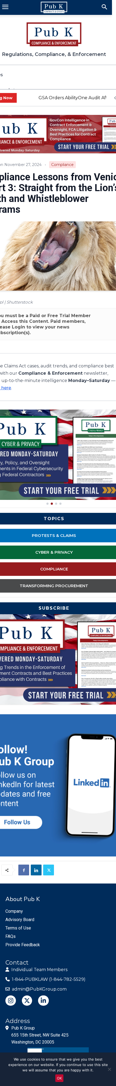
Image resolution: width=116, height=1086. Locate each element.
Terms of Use (18, 928)
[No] (109, 1069)
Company (14, 911)
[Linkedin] (36, 870)
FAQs (10, 936)
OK (59, 1078)
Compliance (62, 164)
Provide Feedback (22, 944)
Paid (35, 315)
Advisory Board (19, 919)
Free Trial (58, 315)
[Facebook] (23, 870)
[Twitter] (48, 870)
